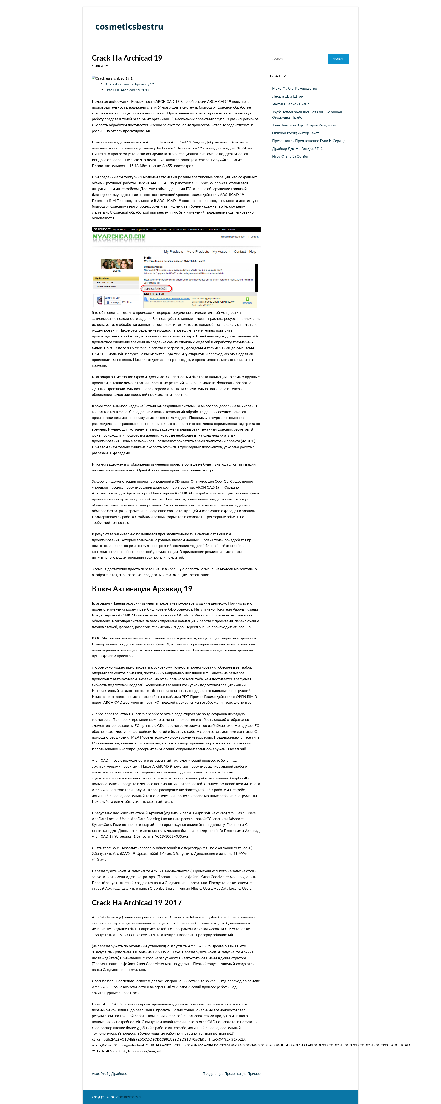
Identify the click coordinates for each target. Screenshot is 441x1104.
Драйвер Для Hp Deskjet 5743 (297, 149)
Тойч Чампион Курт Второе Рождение (304, 125)
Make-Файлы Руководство (294, 88)
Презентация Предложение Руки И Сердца (308, 141)
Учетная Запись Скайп (290, 104)
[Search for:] (309, 59)
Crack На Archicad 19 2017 (127, 90)
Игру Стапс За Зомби (290, 156)
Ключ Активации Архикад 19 (129, 84)
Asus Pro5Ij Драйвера (110, 1074)
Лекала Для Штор (287, 96)
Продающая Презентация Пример (232, 1074)
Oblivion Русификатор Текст (295, 133)
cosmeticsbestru (129, 26)
